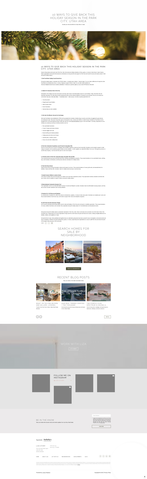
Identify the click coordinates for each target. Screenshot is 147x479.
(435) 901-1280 (39, 450)
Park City (48, 96)
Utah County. (71, 96)
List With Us (55, 456)
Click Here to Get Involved (58, 95)
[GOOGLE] (110, 456)
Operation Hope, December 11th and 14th (65, 156)
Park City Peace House (47, 165)
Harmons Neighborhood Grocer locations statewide (52, 84)
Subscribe (101, 426)
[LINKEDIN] (106, 456)
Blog (86, 456)
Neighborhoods (66, 456)
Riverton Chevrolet (89, 84)
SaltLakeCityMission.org (76, 121)
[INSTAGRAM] (103, 456)
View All (107, 316)
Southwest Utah (63, 96)
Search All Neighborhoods (73, 268)
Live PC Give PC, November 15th (65, 146)
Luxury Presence (46, 472)
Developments (78, 456)
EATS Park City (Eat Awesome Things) (51, 202)
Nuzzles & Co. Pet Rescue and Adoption (51, 193)
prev (37, 316)
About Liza (45, 456)
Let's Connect (73, 348)
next (40, 316)
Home (37, 456)
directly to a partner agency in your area (74, 84)
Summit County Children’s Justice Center (51, 175)
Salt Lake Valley (54, 96)
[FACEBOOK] (100, 456)
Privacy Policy (102, 422)
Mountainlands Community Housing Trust (51, 184)
